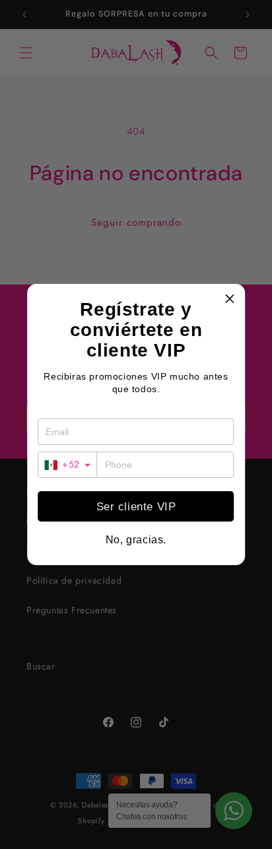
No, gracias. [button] (136, 540)
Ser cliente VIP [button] (136, 506)
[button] (229, 299)
